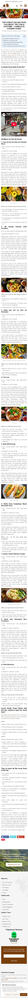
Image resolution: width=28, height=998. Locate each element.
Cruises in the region (21, 31)
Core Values (5, 887)
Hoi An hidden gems (14, 53)
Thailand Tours (6, 926)
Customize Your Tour (14, 864)
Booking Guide (6, 902)
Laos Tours (5, 919)
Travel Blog (4, 31)
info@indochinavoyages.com (11, 978)
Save (4, 839)
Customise (8, 994)
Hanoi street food (9, 715)
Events (4, 892)
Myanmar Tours (6, 921)
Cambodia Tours (6, 924)
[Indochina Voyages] (5, 5)
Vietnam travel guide (12, 31)
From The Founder (7, 882)
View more (13, 943)
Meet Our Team (6, 885)
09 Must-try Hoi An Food (10, 40)
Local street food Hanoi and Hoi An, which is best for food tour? (13, 43)
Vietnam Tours (6, 916)
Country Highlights (7, 907)
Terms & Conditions (7, 904)
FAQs (3, 899)
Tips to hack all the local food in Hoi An (14, 46)
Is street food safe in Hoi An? (11, 38)
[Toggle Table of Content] (23, 36)
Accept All (23, 994)
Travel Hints (5, 909)
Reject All (16, 994)
